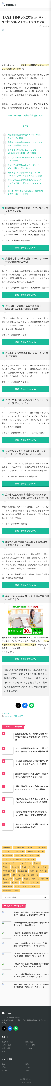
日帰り (16, 875)
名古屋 (26, 867)
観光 (3, 1064)
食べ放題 (7, 890)
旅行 (43, 871)
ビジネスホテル (32, 855)
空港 (3, 1051)
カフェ (42, 848)
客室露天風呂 (9, 871)
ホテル (17, 859)
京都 (37, 863)
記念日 (25, 883)
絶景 (15, 883)
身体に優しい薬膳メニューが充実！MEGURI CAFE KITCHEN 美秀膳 (23, 151)
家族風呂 (22, 871)
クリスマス (8, 851)
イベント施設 (30, 1045)
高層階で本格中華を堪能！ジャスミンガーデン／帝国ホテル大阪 (25, 144)
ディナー (7, 855)
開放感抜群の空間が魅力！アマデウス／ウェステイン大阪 (25, 136)
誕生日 (35, 883)
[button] (48, 4)
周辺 (35, 867)
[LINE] (15, 1028)
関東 (26, 887)
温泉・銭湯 (29, 1042)
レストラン (8, 716)
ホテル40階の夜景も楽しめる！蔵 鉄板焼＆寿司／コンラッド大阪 (25, 192)
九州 (19, 863)
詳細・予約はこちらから (25, 247)
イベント (31, 848)
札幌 (25, 875)
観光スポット (6, 1042)
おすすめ (19, 848)
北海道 (15, 867)
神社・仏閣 (6, 1048)
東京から (7, 879)
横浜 (18, 879)
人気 (6, 867)
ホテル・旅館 (6, 1045)
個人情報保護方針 (25, 1079)
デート (19, 855)
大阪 (15, 716)
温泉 (27, 1064)
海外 (27, 1070)
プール (7, 859)
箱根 (44, 879)
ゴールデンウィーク (35, 851)
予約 (28, 863)
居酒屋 (34, 871)
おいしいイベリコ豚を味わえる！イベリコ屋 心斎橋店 (25, 159)
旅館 (6, 875)
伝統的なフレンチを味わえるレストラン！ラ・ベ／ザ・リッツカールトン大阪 (25, 174)
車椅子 (20, 716)
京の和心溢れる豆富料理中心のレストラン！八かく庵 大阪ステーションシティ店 (25, 183)
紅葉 (6, 883)
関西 (35, 887)
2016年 (7, 848)
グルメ (6, 713)
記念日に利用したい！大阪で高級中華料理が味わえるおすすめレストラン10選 (31, 736)
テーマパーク (30, 1048)
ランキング (29, 859)
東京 (34, 875)
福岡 (35, 879)
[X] (4, 1028)
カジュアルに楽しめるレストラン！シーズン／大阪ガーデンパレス (25, 166)
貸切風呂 (7, 887)
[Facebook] (10, 1028)
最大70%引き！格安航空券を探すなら (26, 115)
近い (18, 887)
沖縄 (27, 879)
